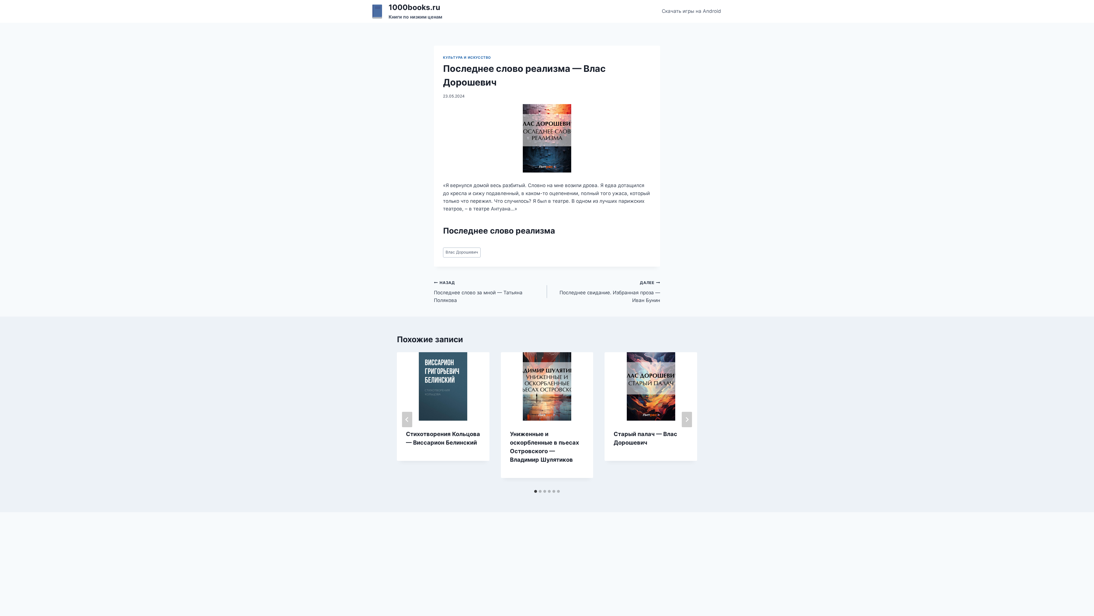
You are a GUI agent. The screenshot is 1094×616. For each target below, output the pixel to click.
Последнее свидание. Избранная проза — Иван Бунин (610, 291)
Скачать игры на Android (691, 11)
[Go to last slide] (407, 419)
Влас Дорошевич (462, 252)
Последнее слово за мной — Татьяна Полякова (478, 291)
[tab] (535, 491)
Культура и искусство (467, 57)
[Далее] (687, 419)
